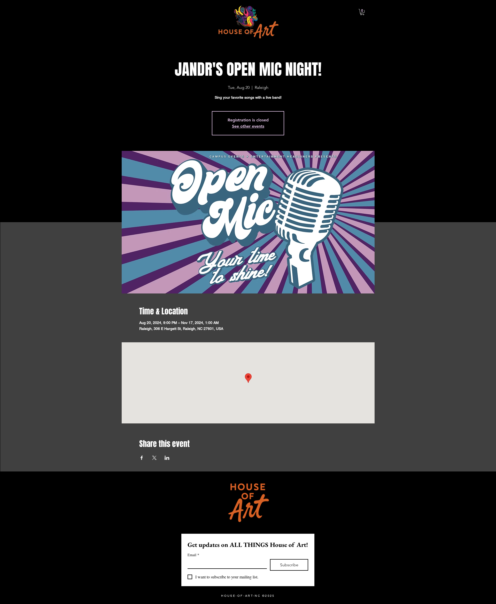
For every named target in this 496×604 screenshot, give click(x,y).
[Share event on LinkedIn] (167, 458)
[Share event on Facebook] (141, 458)
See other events (248, 126)
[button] (362, 12)
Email (193, 555)
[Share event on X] (154, 458)
